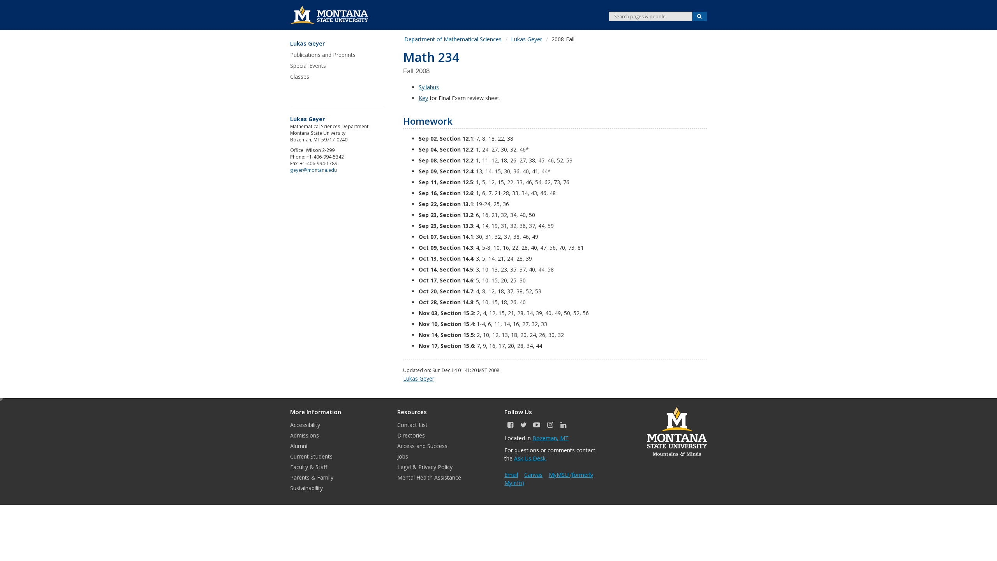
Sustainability (306, 488)
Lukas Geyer (307, 43)
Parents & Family (311, 477)
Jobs (402, 456)
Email (511, 474)
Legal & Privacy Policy (425, 467)
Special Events (308, 65)
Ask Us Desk (530, 458)
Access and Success (422, 446)
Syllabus (429, 87)
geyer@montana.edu (313, 170)
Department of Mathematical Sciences (453, 39)
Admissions (304, 435)
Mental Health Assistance (429, 477)
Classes (299, 76)
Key (423, 98)
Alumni (298, 446)
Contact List (412, 425)
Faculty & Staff (308, 467)
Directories (411, 435)
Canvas (533, 474)
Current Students (311, 456)
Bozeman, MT (550, 438)
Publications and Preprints (323, 54)
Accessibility (305, 425)
